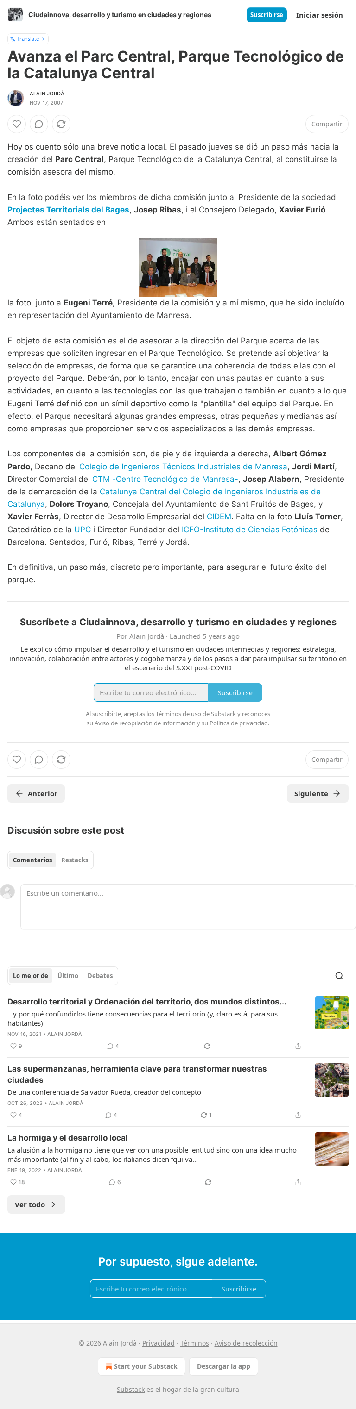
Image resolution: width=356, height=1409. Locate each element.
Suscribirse (266, 15)
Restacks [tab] (74, 860)
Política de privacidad (239, 723)
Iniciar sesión (319, 14)
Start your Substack (146, 1366)
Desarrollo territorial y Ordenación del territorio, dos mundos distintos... (146, 1001)
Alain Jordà (47, 93)
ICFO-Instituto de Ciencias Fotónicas (250, 529)
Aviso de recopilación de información (145, 723)
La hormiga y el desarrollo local (67, 1137)
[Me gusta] (16, 124)
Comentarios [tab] (32, 860)
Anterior (42, 793)
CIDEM (219, 516)
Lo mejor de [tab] (30, 976)
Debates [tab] (100, 976)
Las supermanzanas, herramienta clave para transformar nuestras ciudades (137, 1074)
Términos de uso (178, 714)
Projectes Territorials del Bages (68, 209)
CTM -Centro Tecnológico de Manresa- (165, 479)
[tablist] (50, 860)
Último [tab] (67, 976)
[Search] (339, 975)
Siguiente (311, 793)
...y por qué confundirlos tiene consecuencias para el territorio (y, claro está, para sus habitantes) (142, 1018)
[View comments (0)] (39, 124)
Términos (194, 1343)
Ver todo (30, 1204)
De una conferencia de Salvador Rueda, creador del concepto (104, 1092)
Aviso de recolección (246, 1343)
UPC (82, 529)
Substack (131, 1389)
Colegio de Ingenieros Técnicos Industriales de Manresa (183, 466)
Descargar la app (223, 1366)
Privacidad (158, 1343)
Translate (28, 38)
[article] (178, 1024)
